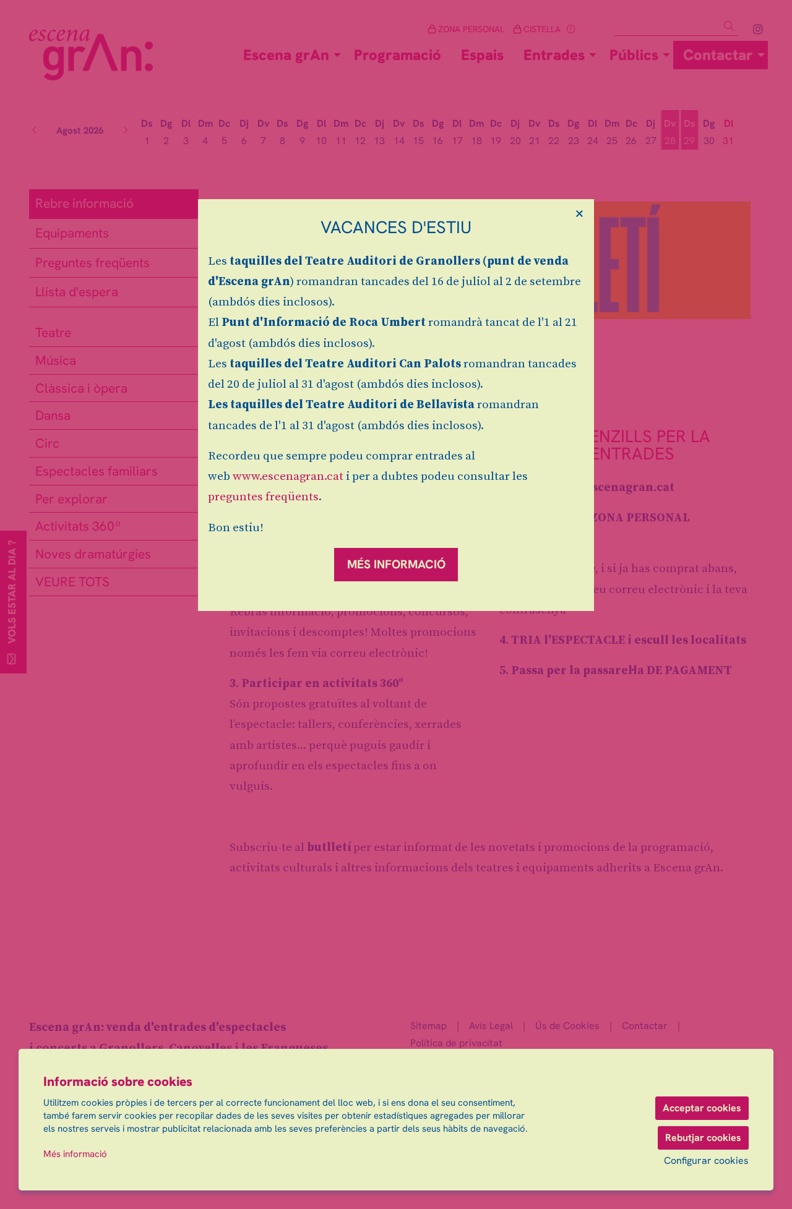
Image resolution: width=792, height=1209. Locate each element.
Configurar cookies (706, 1161)
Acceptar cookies (702, 1107)
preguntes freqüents (263, 497)
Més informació (75, 1154)
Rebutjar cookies (703, 1137)
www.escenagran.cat (288, 476)
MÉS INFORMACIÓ (396, 564)
